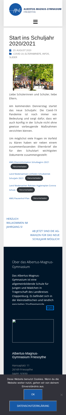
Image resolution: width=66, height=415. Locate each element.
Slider (13, 57)
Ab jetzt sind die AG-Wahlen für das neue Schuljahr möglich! (45, 235)
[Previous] (20, 331)
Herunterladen (20, 166)
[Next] (46, 331)
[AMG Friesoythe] (35, 9)
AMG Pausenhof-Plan (19, 198)
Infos (45, 54)
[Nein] (61, 395)
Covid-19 (18, 54)
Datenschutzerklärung (33, 406)
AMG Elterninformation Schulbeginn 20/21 (29, 162)
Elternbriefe (33, 54)
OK (33, 394)
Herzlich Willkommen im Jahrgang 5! (17, 223)
